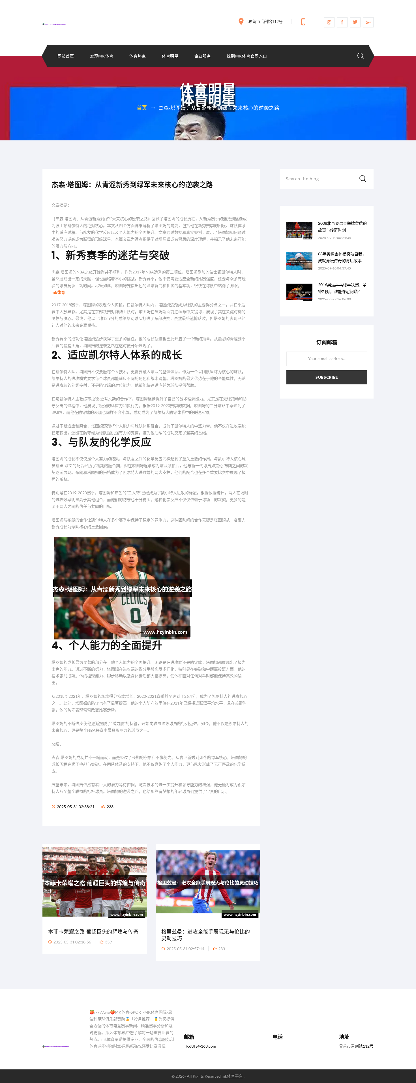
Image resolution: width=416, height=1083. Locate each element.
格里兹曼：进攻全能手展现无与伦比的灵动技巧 (205, 935)
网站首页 (65, 56)
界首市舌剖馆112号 (265, 21)
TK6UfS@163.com (200, 1046)
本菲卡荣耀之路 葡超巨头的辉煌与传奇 (93, 931)
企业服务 (202, 56)
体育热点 (137, 56)
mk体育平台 (232, 1076)
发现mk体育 (101, 56)
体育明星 (170, 56)
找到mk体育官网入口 (247, 56)
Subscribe (327, 377)
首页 (142, 107)
